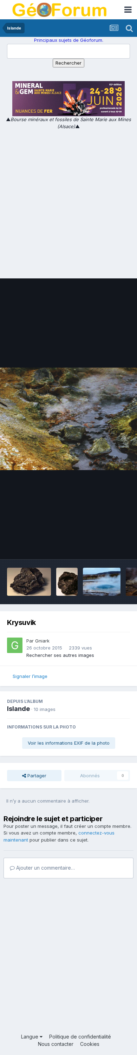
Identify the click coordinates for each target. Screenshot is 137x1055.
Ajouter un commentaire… (45, 868)
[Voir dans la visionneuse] (68, 419)
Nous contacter (55, 1044)
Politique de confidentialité (80, 1037)
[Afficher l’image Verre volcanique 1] (67, 582)
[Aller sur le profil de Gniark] (14, 645)
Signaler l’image (30, 676)
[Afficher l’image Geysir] (101, 582)
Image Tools (108, 546)
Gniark (42, 641)
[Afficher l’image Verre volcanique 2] (29, 582)
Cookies (89, 1044)
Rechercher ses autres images (60, 655)
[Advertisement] (68, 201)
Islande (18, 708)
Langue (30, 1037)
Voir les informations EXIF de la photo (69, 743)
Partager (36, 775)
